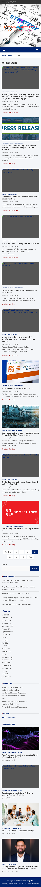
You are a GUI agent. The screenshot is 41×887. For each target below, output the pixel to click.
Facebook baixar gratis (25, 881)
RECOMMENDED (9, 724)
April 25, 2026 (6, 798)
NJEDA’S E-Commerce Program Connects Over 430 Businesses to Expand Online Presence (19, 148)
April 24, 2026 (6, 834)
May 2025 (5, 643)
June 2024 (5, 674)
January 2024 (6, 677)
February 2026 (7, 618)
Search (4, 564)
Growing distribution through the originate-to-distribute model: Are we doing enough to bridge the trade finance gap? (20, 96)
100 (28, 552)
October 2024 (6, 663)
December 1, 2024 (7, 487)
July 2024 (5, 671)
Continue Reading (8, 112)
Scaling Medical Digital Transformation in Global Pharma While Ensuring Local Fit (20, 868)
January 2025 (6, 654)
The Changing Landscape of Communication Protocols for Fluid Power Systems (20, 434)
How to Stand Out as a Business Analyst (16, 593)
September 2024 (8, 665)
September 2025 (7, 632)
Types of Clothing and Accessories (13, 526)
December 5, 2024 (7, 101)
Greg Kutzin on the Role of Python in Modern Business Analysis (17, 794)
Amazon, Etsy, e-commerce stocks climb (16, 604)
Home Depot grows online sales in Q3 (17, 388)
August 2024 (6, 668)
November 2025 (7, 626)
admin (16, 101)
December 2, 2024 (7, 344)
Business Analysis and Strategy (13, 687)
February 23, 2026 (7, 871)
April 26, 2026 (6, 760)
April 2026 (5, 615)
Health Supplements (9, 717)
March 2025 (6, 649)
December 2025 (7, 623)
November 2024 (7, 660)
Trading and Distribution (10, 92)
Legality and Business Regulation (14, 693)
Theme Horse (13, 884)
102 (10, 557)
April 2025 (5, 646)
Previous (8, 552)
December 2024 (7, 657)
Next (30, 557)
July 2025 (5, 637)
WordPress (35, 884)
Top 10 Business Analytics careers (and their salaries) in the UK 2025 (20, 756)
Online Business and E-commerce (12, 143)
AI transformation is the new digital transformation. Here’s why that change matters (18, 339)
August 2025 (6, 635)
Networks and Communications (12, 430)
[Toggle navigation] (4, 49)
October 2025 (6, 629)
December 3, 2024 (7, 246)
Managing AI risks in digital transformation (20, 243)
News (4, 698)
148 (23, 557)
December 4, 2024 (7, 202)
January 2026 (6, 621)
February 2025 (7, 651)
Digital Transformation (9, 194)
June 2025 (5, 640)
